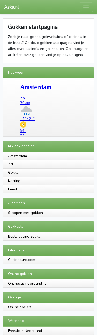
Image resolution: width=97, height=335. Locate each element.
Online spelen (19, 307)
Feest (12, 189)
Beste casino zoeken (25, 236)
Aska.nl (11, 7)
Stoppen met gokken (25, 212)
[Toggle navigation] (86, 7)
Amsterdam (17, 155)
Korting (14, 180)
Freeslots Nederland (25, 330)
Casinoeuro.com (21, 259)
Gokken (14, 172)
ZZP (11, 164)
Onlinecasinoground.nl (27, 283)
